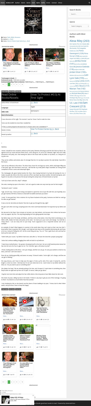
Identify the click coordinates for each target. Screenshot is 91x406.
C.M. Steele (84, 44)
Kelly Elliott (80, 75)
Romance (17, 37)
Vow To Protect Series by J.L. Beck (45, 129)
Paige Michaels (81, 95)
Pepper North (84, 97)
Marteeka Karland (75, 91)
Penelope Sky (75, 98)
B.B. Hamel (74, 44)
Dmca (60, 3)
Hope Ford (74, 58)
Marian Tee (77, 88)
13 (22, 84)
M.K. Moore (82, 86)
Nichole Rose (78, 93)
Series (28, 3)
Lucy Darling (82, 83)
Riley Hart (83, 100)
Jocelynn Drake (79, 69)
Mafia (43, 3)
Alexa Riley (79, 41)
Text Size (18, 91)
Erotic (48, 3)
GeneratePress (70, 403)
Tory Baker (81, 111)
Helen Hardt (83, 56)
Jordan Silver (78, 72)
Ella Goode (74, 48)
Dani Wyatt (84, 46)
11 (16, 84)
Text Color (5, 91)
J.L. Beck (10, 39)
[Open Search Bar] (89, 2)
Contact (54, 3)
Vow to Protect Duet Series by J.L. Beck (18, 41)
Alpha (38, 3)
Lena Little (82, 81)
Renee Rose (74, 100)
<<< (3, 84)
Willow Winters (80, 113)
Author (17, 3)
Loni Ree (74, 83)
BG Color (11, 91)
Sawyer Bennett (75, 109)
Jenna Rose (79, 64)
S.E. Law (76, 102)
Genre (23, 3)
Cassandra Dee (75, 46)
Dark (33, 3)
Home (3, 3)
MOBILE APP (10, 3)
